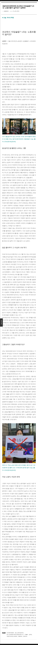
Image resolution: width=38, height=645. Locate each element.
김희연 (30, 634)
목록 (1, 322)
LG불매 (26, 634)
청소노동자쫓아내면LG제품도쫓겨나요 (15, 634)
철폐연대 (20, 636)
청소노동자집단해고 (19, 632)
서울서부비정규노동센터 (12, 636)
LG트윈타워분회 (10, 632)
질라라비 (25, 636)
